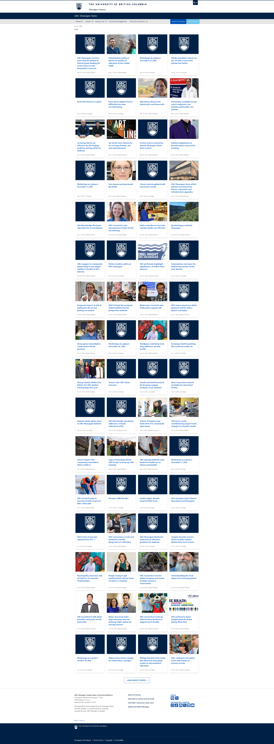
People (88, 21)
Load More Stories (136, 680)
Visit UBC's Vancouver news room (141, 703)
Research (79, 21)
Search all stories (134, 695)
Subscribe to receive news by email (141, 699)
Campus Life (99, 21)
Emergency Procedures (82, 740)
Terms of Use (98, 740)
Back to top (78, 720)
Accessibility (119, 740)
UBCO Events (193, 21)
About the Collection (137, 21)
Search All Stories (178, 21)
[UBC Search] (195, 2)
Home (76, 26)
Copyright (108, 740)
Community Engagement (118, 21)
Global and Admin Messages (138, 707)
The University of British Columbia (79, 6)
